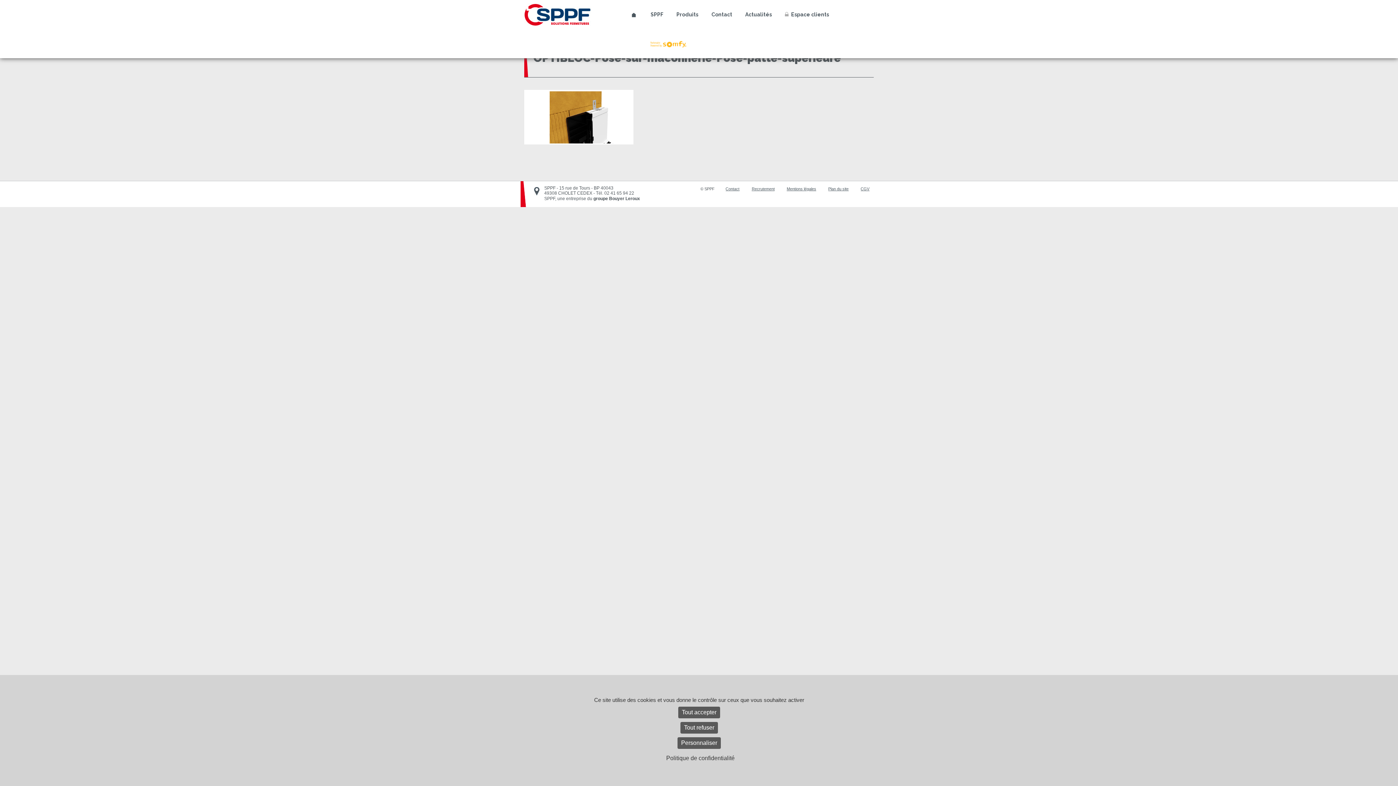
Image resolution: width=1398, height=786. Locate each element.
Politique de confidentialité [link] (700, 758)
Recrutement (763, 189)
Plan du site (838, 189)
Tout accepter (699, 712)
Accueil (634, 15)
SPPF (657, 14)
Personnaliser (699, 743)
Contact (721, 14)
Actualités (758, 14)
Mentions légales (801, 189)
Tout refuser (699, 728)
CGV (865, 189)
